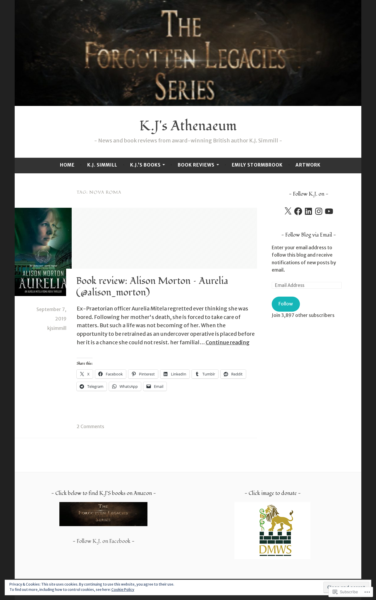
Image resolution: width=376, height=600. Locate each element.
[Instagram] (318, 211)
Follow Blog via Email (308, 235)
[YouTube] (329, 211)
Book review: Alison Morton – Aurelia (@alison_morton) (152, 287)
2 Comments (90, 426)
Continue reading (228, 342)
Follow (285, 304)
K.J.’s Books (145, 165)
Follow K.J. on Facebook (103, 541)
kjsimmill (56, 328)
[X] (288, 211)
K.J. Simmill (102, 165)
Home (67, 165)
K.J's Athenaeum (188, 126)
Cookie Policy (122, 589)
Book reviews (196, 165)
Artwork (308, 165)
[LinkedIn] (308, 211)
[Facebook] (298, 211)
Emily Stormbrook (257, 165)
